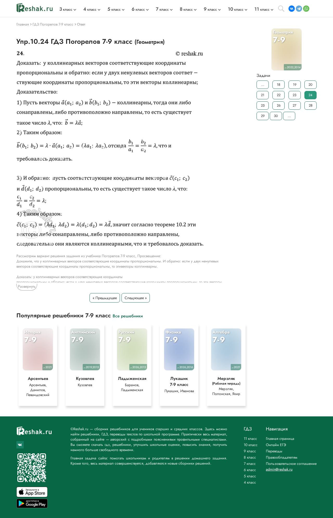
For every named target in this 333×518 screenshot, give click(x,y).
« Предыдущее (105, 297)
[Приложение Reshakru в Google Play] (32, 507)
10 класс (251, 444)
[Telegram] (299, 8)
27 (294, 105)
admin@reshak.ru (279, 469)
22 (278, 94)
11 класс (250, 438)
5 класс (250, 476)
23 (294, 94)
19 (294, 84)
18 (278, 84)
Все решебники (128, 315)
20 (310, 84)
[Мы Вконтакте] (20, 444)
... (262, 84)
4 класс (250, 482)
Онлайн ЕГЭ (276, 444)
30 (276, 115)
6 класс (250, 469)
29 (263, 115)
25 (263, 105)
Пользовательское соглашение (291, 463)
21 (262, 94)
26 (278, 105)
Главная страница (280, 438)
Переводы (274, 451)
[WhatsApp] (306, 8)
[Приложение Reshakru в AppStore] (32, 496)
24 (310, 94)
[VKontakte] (292, 8)
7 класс (250, 463)
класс (65, 9)
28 (310, 105)
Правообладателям (281, 457)
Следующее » (136, 297)
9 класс (250, 451)
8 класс (250, 457)
